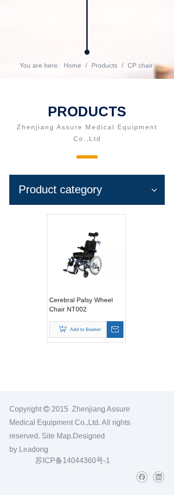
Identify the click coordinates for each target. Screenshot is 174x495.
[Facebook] (142, 477)
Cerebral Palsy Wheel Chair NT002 (81, 304)
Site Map (56, 436)
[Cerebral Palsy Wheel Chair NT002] (86, 253)
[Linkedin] (158, 477)
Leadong (33, 449)
